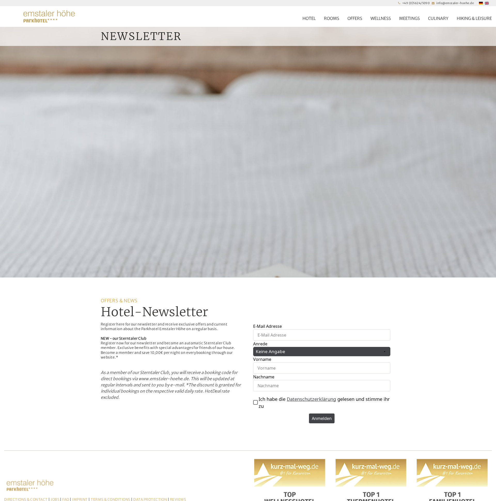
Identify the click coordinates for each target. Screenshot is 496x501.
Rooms (331, 18)
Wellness (380, 18)
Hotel (309, 18)
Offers (354, 18)
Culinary (438, 18)
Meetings (409, 18)
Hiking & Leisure (474, 18)
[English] (487, 3)
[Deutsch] (481, 3)
